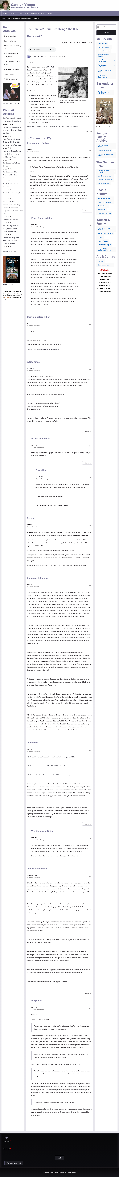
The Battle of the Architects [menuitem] (102, 93)
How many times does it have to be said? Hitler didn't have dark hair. (12, 130)
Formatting (41, 470)
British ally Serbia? (41, 438)
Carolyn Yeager (23, 4)
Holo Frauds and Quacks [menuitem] (102, 55)
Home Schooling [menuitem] (102, 245)
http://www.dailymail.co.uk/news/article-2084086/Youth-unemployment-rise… (52, 775)
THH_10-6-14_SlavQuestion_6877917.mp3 (44, 56)
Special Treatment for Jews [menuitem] (104, 71)
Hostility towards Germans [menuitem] (102, 172)
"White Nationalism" (38, 868)
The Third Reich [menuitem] (102, 47)
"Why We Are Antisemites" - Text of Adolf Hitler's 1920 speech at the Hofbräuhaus (12, 142)
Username (6, 1141)
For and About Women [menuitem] (105, 233)
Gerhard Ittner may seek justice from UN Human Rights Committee (11, 241)
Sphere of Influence (37, 577)
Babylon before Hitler (38, 316)
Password (6, 1149)
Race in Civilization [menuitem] (103, 202)
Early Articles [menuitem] (102, 43)
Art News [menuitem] (101, 261)
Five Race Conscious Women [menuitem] (105, 229)
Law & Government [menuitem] (103, 176)
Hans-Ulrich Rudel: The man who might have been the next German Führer (12, 154)
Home (3, 19)
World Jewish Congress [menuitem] (101, 66)
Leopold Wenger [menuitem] (102, 150)
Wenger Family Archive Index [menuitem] (105, 155)
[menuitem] (5, 13)
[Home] (5, 5)
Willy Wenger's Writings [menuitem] (102, 146)
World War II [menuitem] (102, 209)
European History (41, 127)
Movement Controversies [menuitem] (101, 76)
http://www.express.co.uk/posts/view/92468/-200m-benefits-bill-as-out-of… (51, 766)
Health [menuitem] (100, 237)
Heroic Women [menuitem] (102, 51)
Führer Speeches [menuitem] (103, 183)
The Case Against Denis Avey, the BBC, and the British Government (11, 229)
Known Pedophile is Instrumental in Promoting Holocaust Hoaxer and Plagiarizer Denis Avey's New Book (13, 208)
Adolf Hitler (30, 127)
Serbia (30, 518)
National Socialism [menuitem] (103, 180)
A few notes (33, 361)
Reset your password (14, 1163)
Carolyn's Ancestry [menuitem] (103, 265)
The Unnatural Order (42, 831)
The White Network (9, 251)
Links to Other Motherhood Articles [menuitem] (104, 249)
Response (36, 1000)
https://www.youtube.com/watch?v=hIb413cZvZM (43, 349)
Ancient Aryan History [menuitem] (105, 198)
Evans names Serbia (38, 143)
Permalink (59, 150)
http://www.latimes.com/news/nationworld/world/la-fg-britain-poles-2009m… (52, 757)
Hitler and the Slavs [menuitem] (104, 213)
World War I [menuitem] (101, 206)
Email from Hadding (42, 218)
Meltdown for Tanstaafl (10, 220)
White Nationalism (72, 127)
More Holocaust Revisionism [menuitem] (102, 61)
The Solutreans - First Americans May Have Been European (12, 175)
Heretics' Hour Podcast (56, 127)
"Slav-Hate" (33, 742)
